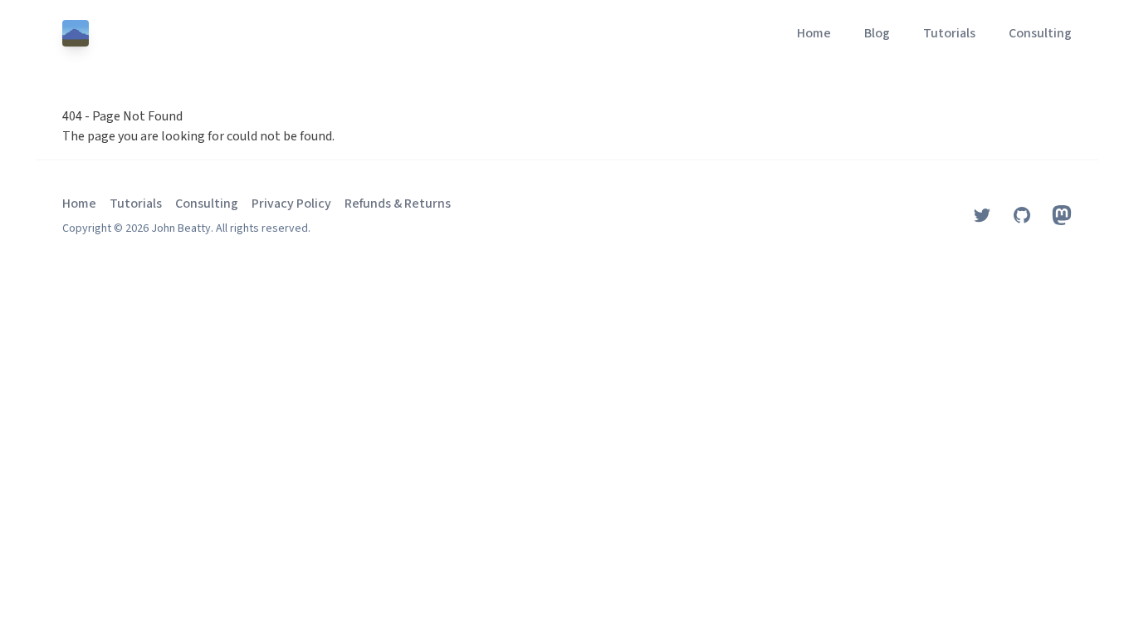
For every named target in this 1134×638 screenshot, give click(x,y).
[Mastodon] (1062, 215)
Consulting (1040, 33)
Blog (877, 33)
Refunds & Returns (398, 203)
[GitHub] (1022, 215)
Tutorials (949, 33)
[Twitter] (982, 215)
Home (814, 33)
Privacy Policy (291, 203)
